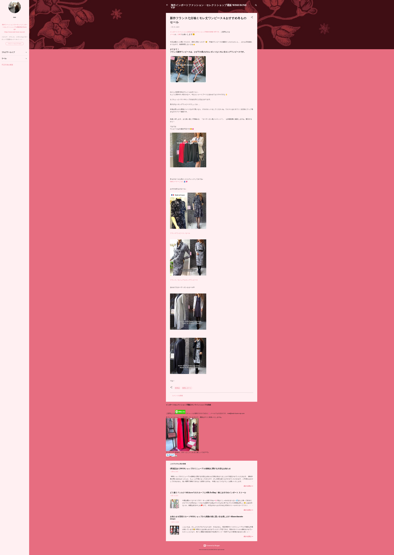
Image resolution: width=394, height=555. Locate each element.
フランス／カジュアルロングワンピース (184, 280)
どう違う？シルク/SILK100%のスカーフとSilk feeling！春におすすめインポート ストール (208, 492)
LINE (179, 34)
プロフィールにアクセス (14, 43)
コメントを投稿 (177, 396)
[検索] (256, 5)
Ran (14, 17)
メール (172, 34)
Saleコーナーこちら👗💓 (179, 181)
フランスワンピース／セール (180, 233)
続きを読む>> (248, 486)
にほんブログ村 (171, 458)
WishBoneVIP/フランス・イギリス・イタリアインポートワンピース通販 (191, 409)
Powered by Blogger (213, 545)
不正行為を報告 (7, 65)
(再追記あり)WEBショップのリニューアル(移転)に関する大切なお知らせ (200, 468)
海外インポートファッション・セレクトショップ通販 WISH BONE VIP (209, 6)
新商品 (177, 388)
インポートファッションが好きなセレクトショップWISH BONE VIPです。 (195, 32)
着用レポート (187, 388)
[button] (252, 17)
